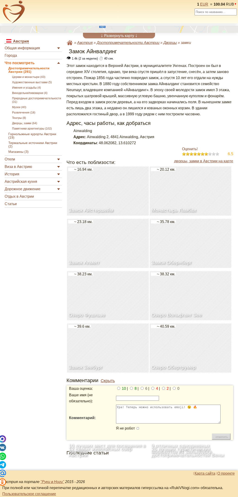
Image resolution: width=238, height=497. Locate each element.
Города (11, 55)
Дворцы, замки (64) (24, 123)
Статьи (11, 204)
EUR (204, 4)
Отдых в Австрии (19, 196)
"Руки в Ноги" (52, 482)
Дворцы (170, 43)
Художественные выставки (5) (32, 82)
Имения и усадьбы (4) (26, 87)
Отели (10, 159)
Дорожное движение (22, 189)
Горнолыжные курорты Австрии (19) (32, 135)
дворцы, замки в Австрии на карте (203, 161)
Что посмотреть (20, 63)
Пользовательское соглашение (29, 494)
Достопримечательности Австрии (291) (29, 70)
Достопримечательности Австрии (128, 43)
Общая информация (22, 48)
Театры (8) (19, 118)
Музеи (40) (19, 107)
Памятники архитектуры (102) (32, 128)
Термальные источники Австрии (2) (32, 144)
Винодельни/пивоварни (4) (29, 93)
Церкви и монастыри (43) (28, 77)
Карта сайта (205, 473)
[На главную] (14, 11)
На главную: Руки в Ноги (69, 42)
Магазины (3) (18, 151)
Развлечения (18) (23, 112)
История (12, 174)
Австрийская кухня (21, 181)
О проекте (226, 473)
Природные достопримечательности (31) (36, 100)
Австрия (85, 43)
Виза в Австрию (18, 166)
